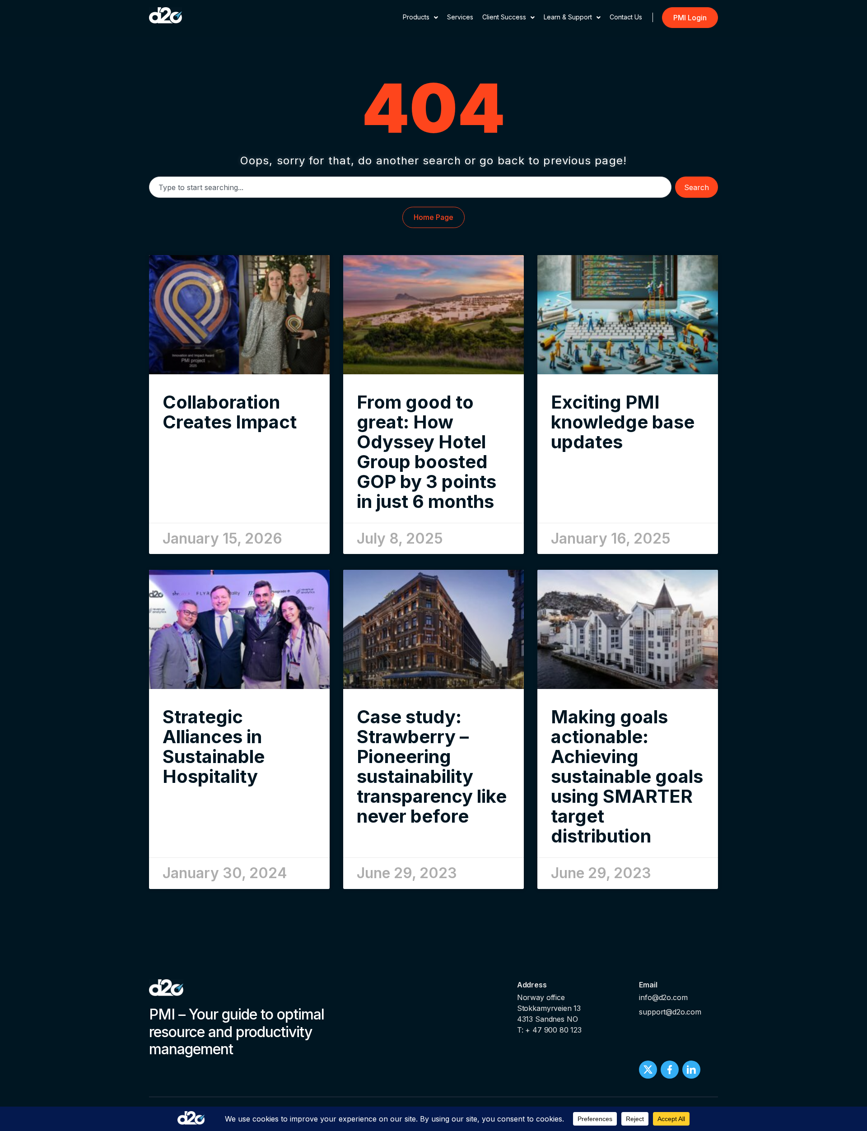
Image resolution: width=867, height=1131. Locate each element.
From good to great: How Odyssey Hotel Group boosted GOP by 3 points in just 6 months (426, 451)
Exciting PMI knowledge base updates (623, 422)
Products (416, 17)
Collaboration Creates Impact (230, 412)
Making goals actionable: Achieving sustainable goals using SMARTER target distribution (627, 776)
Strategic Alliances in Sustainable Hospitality (214, 746)
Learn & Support (568, 17)
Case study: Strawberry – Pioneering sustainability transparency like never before (432, 766)
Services (460, 17)
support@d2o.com (670, 1011)
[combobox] (410, 187)
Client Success (504, 17)
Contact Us (626, 17)
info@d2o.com (663, 997)
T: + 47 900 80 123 (549, 1029)
